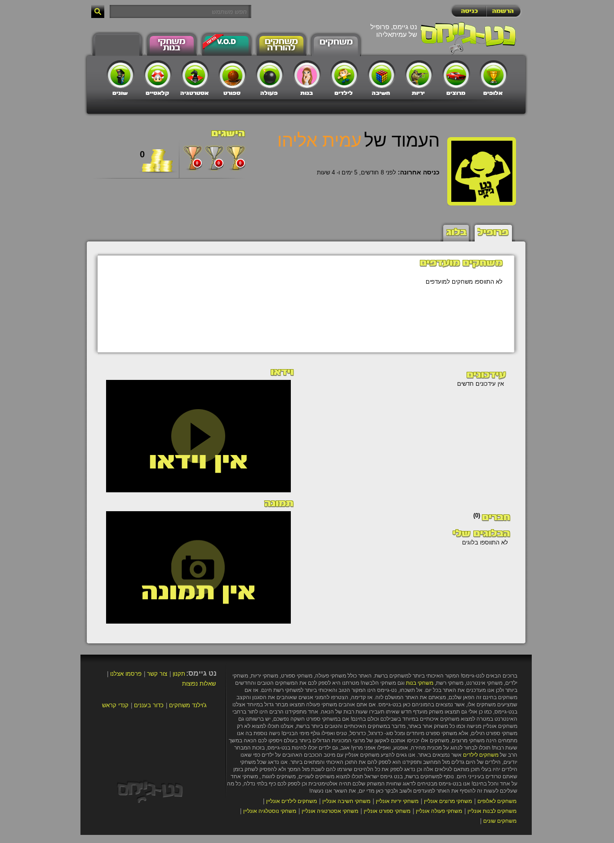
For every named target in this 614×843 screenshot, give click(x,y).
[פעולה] (270, 74)
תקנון (179, 673)
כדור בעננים (149, 705)
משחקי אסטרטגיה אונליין (330, 811)
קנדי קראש (115, 705)
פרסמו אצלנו (126, 673)
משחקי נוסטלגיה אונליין (269, 811)
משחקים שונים (499, 821)
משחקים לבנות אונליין (491, 811)
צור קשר (157, 673)
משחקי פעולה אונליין (439, 811)
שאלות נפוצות (199, 683)
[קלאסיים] (158, 74)
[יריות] (419, 74)
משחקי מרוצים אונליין (448, 801)
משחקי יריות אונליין (397, 801)
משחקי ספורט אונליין (387, 811)
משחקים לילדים (480, 755)
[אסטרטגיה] (195, 74)
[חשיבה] (382, 74)
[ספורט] (232, 74)
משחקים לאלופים (496, 801)
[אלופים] (493, 74)
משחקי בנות (419, 683)
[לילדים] (344, 74)
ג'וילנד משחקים (188, 705)
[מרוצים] (456, 74)
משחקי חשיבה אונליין (346, 801)
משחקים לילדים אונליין (291, 801)
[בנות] (307, 74)
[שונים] (120, 74)
